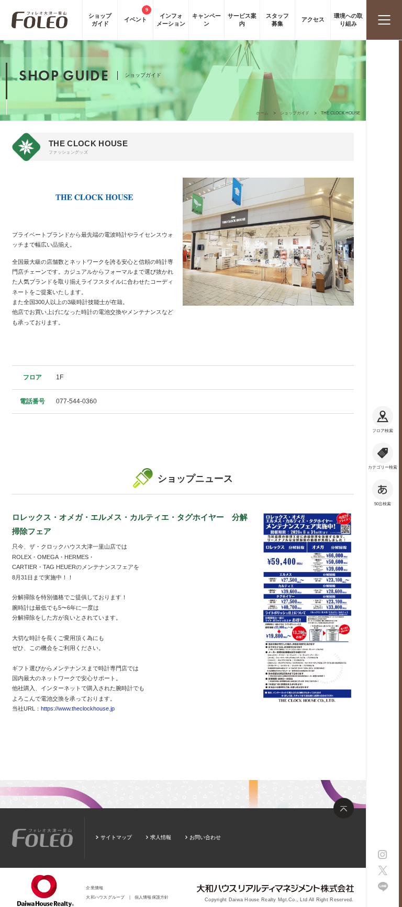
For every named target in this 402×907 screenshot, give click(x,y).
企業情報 (94, 888)
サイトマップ (115, 837)
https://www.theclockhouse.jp (78, 708)
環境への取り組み (348, 20)
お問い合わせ (205, 837)
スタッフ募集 (277, 20)
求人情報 (160, 837)
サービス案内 (242, 20)
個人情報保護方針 (152, 897)
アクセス (313, 19)
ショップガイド (99, 20)
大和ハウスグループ (105, 897)
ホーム (262, 112)
